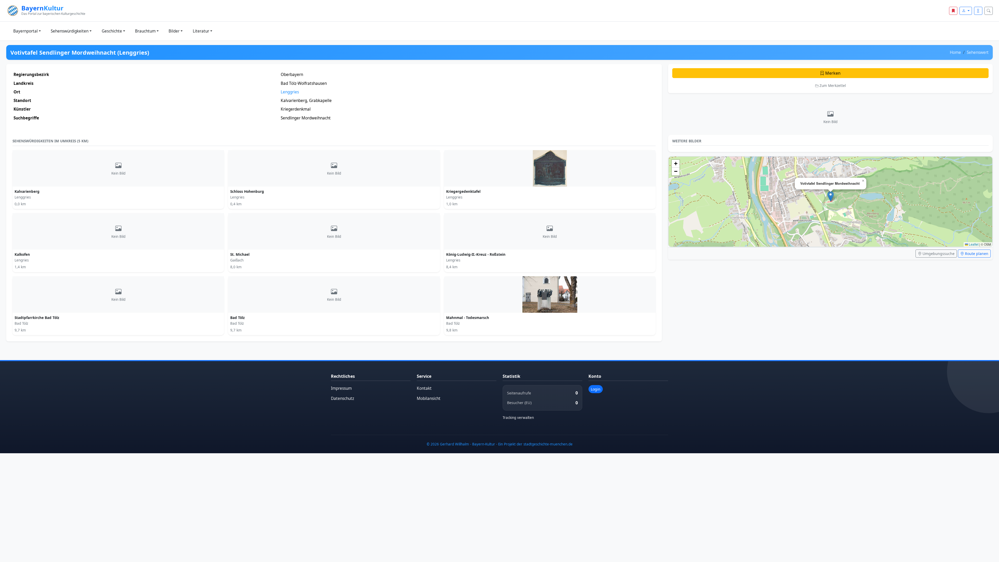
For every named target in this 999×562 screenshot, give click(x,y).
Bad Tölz (237, 317)
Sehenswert (978, 52)
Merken (832, 73)
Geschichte (112, 31)
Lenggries (290, 92)
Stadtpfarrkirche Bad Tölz (37, 317)
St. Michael (239, 254)
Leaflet (973, 244)
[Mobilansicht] (978, 11)
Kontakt (424, 388)
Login (595, 389)
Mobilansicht (428, 398)
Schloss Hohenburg (247, 191)
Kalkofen (22, 254)
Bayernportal (25, 31)
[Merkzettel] (953, 11)
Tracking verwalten (518, 417)
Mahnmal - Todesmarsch (467, 317)
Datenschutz (342, 398)
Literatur (201, 31)
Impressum (341, 388)
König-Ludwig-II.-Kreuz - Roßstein (475, 254)
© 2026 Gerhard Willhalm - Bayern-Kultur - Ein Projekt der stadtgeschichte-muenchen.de (500, 444)
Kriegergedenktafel (463, 191)
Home (955, 52)
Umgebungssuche (938, 253)
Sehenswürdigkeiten (69, 31)
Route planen (976, 253)
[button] (830, 196)
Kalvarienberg (27, 191)
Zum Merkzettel (832, 85)
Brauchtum (145, 31)
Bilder (174, 31)
